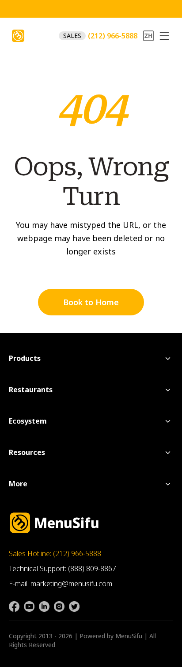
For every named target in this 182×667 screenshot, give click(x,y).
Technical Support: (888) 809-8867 (62, 568)
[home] (18, 36)
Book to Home (91, 302)
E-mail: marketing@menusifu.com (60, 583)
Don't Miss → (105, 10)
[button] (164, 36)
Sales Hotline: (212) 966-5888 (55, 553)
